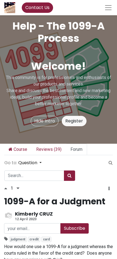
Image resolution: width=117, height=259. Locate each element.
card (46, 239)
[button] (109, 188)
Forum (76, 149)
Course (20, 149)
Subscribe (74, 228)
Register (74, 121)
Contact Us (37, 7)
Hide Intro (44, 121)
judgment (18, 239)
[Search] (69, 175)
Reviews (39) (48, 149)
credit (34, 239)
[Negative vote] (18, 188)
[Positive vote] (7, 188)
